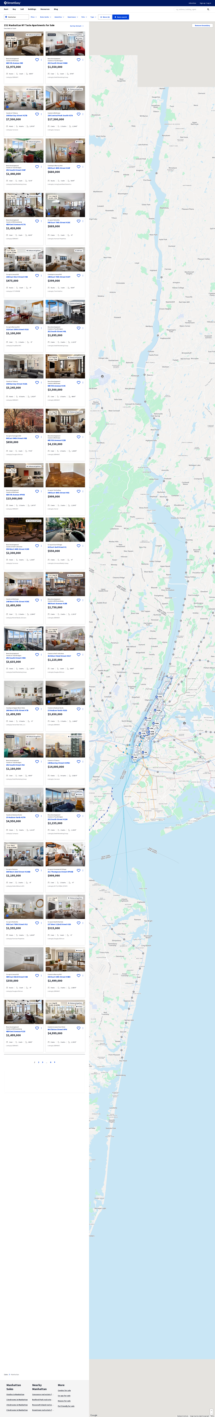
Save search (122, 17)
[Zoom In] (211, 1410)
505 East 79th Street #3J (17, 924)
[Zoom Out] (211, 1413)
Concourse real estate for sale (44, 1394)
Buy (14, 9)
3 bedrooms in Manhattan (17, 1410)
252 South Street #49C (16, 658)
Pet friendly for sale (66, 1406)
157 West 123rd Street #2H (59, 924)
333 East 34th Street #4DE (59, 977)
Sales (6, 1374)
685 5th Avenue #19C (57, 386)
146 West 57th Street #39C (17, 601)
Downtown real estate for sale (44, 1410)
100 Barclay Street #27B (16, 115)
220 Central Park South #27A (60, 115)
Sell (22, 9)
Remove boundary (202, 25)
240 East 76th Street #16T (59, 277)
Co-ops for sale (64, 1396)
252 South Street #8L (57, 331)
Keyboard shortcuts (182, 1416)
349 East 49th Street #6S (58, 492)
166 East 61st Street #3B (17, 277)
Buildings (32, 9)
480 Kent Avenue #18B (57, 603)
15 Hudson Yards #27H (16, 817)
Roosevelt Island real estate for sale (47, 1405)
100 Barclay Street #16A (16, 384)
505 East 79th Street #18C (59, 222)
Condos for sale (64, 1390)
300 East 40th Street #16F (59, 168)
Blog (56, 9)
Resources (45, 9)
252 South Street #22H (58, 819)
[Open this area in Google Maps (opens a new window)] (94, 1415)
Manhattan (12, 17)
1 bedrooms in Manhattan (17, 1399)
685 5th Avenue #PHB (15, 494)
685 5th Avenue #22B (57, 440)
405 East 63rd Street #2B (17, 977)
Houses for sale (64, 1401)
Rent (6, 9)
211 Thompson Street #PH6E (60, 871)
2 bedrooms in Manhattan (17, 1405)
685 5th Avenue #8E (14, 63)
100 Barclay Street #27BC (59, 763)
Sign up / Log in (205, 3)
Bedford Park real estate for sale (46, 1399)
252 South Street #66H (58, 63)
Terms (212, 1416)
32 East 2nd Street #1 (57, 547)
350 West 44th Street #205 (17, 549)
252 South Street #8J (15, 765)
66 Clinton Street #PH (57, 1029)
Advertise (192, 3)
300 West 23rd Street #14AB (18, 871)
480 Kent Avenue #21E (15, 1031)
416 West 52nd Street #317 (59, 656)
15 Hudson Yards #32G (57, 710)
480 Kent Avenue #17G (16, 224)
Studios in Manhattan (15, 1394)
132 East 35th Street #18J (17, 329)
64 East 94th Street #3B (16, 438)
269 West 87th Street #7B (17, 710)
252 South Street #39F (16, 170)
